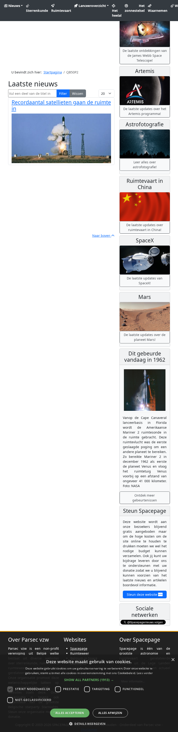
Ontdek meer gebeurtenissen (144, 497)
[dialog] (89, 693)
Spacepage (78, 648)
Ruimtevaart (61, 10)
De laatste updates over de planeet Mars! (144, 337)
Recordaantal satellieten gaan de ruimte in (61, 105)
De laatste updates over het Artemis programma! (144, 111)
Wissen (77, 93)
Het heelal (116, 13)
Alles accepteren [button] (69, 713)
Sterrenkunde (37, 10)
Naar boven (101, 235)
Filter (63, 93)
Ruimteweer (79, 653)
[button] (89, 679)
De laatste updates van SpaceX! (144, 280)
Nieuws (13, 5)
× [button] (173, 660)
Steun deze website (142, 594)
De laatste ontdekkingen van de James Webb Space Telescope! (145, 55)
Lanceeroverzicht (92, 5)
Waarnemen (157, 10)
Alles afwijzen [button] (110, 713)
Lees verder (145, 673)
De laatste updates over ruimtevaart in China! (144, 227)
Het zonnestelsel (135, 8)
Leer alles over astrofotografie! (145, 164)
